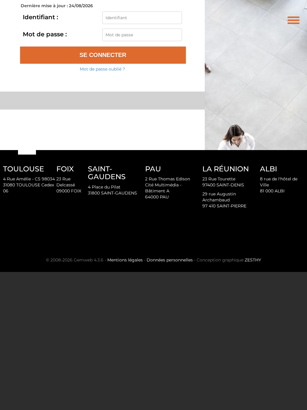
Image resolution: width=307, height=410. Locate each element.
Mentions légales (125, 260)
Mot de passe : (45, 34)
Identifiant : (40, 17)
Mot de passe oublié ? (102, 69)
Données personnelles (170, 260)
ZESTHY (253, 260)
